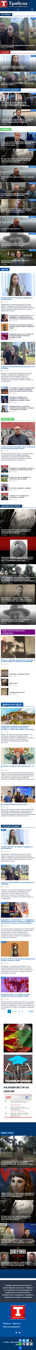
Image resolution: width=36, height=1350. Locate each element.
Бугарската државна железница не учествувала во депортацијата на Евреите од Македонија (18, 660)
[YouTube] (19, 1332)
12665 (31, 1011)
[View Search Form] (32, 9)
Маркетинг (17, 1323)
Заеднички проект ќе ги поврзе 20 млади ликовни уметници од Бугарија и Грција (15, 995)
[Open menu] (18, 9)
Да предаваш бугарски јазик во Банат (14, 804)
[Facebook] (16, 1332)
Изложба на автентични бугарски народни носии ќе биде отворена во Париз (18, 959)
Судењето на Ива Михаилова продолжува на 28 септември (17, 367)
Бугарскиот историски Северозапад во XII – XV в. (17, 766)
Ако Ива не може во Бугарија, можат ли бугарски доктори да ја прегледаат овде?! (18, 447)
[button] (2, 34)
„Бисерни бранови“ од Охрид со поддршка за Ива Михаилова (17, 298)
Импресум (7, 1323)
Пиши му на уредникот (11, 1327)
